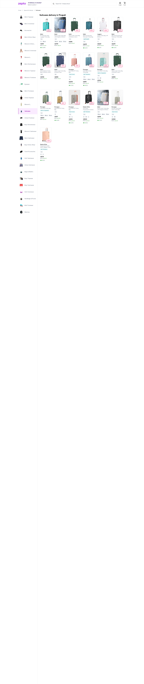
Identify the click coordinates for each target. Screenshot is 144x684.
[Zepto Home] (22, 4)
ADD (48, 30)
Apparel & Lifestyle (28, 10)
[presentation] (22, 10)
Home (19, 10)
